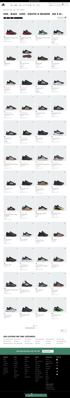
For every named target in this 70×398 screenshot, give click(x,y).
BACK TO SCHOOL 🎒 (27, 5)
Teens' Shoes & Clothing (8, 339)
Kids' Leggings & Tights (61, 341)
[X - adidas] (61, 365)
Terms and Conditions (42, 393)
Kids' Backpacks (17, 339)
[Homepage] (3, 4)
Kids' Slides (48, 343)
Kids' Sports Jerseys (29, 343)
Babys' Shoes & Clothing (8, 343)
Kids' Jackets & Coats (18, 343)
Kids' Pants (37, 343)
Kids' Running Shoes (50, 339)
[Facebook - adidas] (61, 359)
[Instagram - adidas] (61, 362)
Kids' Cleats (37, 341)
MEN (11, 5)
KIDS (20, 5)
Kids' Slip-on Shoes (60, 339)
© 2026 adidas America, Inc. (35, 396)
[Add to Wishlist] (17, 22)
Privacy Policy (36, 393)
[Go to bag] (67, 5)
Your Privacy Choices (27, 393)
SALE (34, 5)
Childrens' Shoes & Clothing (7, 341)
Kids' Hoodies (27, 341)
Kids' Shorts (48, 341)
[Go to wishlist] (64, 5)
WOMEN (15, 5)
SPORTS (38, 5)
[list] (30, 18)
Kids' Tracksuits (60, 343)
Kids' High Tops (28, 339)
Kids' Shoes (16, 341)
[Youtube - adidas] (61, 374)
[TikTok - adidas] (61, 371)
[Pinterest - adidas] (61, 368)
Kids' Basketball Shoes (39, 339)
